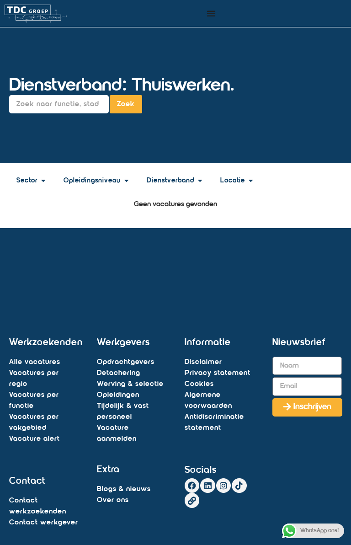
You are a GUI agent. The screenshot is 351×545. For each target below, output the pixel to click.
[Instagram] (223, 485)
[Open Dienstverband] (200, 181)
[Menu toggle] (211, 13)
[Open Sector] (43, 181)
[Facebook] (192, 485)
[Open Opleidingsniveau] (126, 181)
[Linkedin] (207, 485)
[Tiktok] (239, 485)
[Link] (192, 500)
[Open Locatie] (250, 181)
